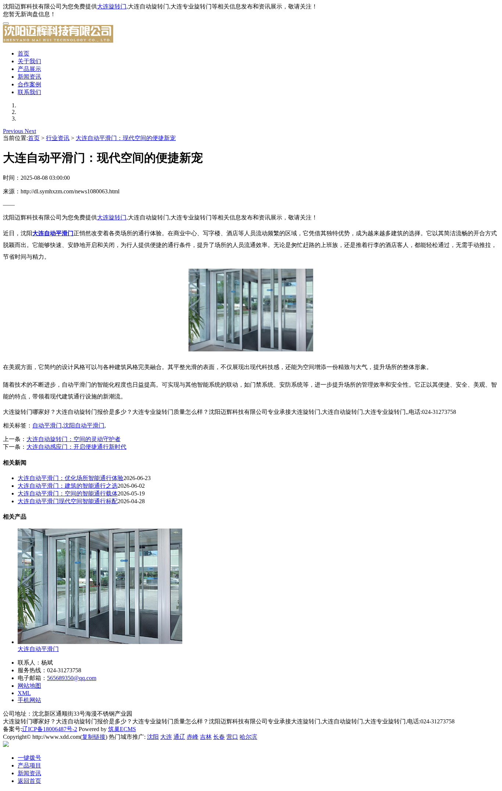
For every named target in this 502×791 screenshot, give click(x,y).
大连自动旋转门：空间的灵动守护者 (73, 439)
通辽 (179, 737)
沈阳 (153, 737)
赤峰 (192, 737)
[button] (14, 131)
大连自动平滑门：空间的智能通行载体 (68, 493)
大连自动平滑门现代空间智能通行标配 (68, 501)
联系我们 (29, 92)
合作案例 (29, 84)
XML (24, 693)
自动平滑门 (47, 425)
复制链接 (93, 737)
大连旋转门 (111, 6)
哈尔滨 (248, 737)
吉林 (206, 737)
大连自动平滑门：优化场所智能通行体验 (70, 478)
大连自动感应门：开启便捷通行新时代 (76, 447)
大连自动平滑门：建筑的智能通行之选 (68, 486)
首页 (23, 53)
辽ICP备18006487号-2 (49, 729)
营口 (232, 737)
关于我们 (29, 61)
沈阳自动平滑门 (83, 425)
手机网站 (29, 700)
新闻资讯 (29, 77)
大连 (166, 737)
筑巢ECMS (122, 729)
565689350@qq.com (71, 678)
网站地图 (29, 686)
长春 (219, 737)
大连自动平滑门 (38, 649)
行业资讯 (57, 138)
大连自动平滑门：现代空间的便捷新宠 (126, 138)
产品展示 (29, 69)
